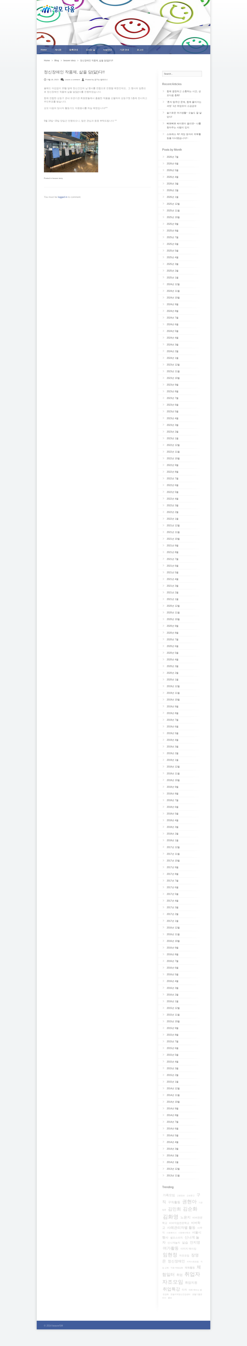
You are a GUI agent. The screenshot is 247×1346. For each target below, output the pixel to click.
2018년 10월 (173, 780)
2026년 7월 (172, 157)
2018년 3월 (172, 827)
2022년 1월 (172, 518)
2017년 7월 (172, 880)
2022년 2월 (172, 512)
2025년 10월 (173, 217)
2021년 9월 (172, 545)
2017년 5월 (172, 894)
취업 (179, 1275)
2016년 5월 (172, 974)
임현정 (170, 1254)
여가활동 (171, 1248)
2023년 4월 (172, 418)
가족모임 (169, 1195)
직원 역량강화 (177, 1268)
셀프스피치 (176, 1237)
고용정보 (181, 1195)
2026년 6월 (172, 163)
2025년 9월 (172, 224)
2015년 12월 (173, 1008)
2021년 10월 (173, 538)
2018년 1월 (172, 840)
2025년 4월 (172, 257)
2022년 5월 (172, 492)
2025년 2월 (172, 270)
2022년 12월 (173, 445)
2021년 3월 (172, 585)
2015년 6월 (172, 1048)
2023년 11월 (173, 371)
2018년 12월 (173, 766)
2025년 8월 (172, 230)
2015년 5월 (172, 1054)
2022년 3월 (172, 505)
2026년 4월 (172, 177)
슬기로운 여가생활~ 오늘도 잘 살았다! (184, 114)
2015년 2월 (172, 1075)
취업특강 (171, 1289)
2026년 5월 (172, 170)
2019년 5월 (172, 733)
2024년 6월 (172, 324)
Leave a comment (72, 80)
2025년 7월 (172, 237)
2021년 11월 (173, 532)
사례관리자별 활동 (181, 1227)
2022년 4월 (172, 498)
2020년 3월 (172, 666)
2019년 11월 (173, 693)
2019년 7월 (172, 720)
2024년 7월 (172, 317)
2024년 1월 (172, 358)
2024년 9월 (172, 304)
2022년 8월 (172, 471)
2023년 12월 (173, 364)
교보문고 (191, 1195)
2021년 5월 (172, 572)
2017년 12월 (173, 847)
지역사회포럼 (193, 1262)
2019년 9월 (172, 706)
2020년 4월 (172, 659)
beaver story (69, 60)
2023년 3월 (172, 425)
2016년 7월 (172, 961)
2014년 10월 (173, 1101)
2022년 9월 (172, 465)
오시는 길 (90, 50)
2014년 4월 (172, 1142)
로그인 (140, 50)
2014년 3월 (172, 1148)
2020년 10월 (173, 619)
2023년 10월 (173, 378)
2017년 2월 (172, 914)
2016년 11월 (173, 934)
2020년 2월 (172, 673)
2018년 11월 (173, 773)
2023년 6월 (172, 404)
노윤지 (185, 1217)
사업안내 (107, 50)
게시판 (58, 50)
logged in (63, 197)
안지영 (195, 1242)
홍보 (170, 1298)
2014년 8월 (172, 1115)
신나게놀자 (173, 1242)
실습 (185, 1242)
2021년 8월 (172, 552)
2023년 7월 (172, 398)
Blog (56, 60)
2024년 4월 (172, 337)
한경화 (166, 1294)
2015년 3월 (172, 1068)
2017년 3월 (172, 907)
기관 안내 (124, 50)
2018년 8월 (172, 793)
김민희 (174, 1209)
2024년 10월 (173, 297)
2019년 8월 (172, 713)
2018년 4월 (172, 820)
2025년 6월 (172, 244)
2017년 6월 (172, 887)
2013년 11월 (173, 1175)
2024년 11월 (173, 291)
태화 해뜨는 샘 (195, 1290)
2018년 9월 (172, 787)
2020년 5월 (172, 653)
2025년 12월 (173, 204)
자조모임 (184, 1255)
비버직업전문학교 (179, 1223)
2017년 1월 (172, 921)
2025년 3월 (172, 264)
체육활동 (190, 1267)
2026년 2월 (172, 190)
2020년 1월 (172, 679)
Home (44, 50)
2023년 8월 (172, 391)
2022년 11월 (173, 451)
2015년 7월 (172, 1041)
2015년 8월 (172, 1034)
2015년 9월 (172, 1028)
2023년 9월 (172, 384)
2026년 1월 (172, 197)
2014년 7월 (172, 1122)
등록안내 (73, 50)
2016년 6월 (172, 967)
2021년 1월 (172, 599)
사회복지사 (171, 1233)
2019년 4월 (172, 740)
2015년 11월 (173, 1014)
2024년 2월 (172, 351)
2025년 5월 (172, 250)
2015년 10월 (173, 1021)
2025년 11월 (173, 210)
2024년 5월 (172, 331)
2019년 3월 (172, 746)
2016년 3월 (172, 988)
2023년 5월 (172, 411)
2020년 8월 (172, 632)
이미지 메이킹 (188, 1248)
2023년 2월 (172, 431)
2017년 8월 (172, 874)
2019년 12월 (173, 686)
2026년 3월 (172, 183)
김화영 (170, 1217)
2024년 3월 (172, 344)
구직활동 (174, 1202)
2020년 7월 (172, 639)
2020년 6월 (172, 646)
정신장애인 (176, 1261)
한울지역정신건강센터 (180, 1294)
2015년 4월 (172, 1061)
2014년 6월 (172, 1128)
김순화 (190, 1209)
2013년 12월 (173, 1168)
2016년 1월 (172, 1001)
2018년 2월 (172, 833)
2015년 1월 (172, 1081)
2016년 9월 (172, 947)
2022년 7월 (172, 478)
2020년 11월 (173, 612)
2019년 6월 (172, 726)
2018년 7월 (172, 800)
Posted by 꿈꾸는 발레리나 (96, 80)
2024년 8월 (172, 311)
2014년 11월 (173, 1095)
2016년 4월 (172, 981)
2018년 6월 (172, 807)
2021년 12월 (173, 525)
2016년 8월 (172, 954)
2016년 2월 (172, 994)
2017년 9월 (172, 867)
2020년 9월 (172, 626)
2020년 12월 (173, 606)
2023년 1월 (172, 438)
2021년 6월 (172, 565)
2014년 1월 (172, 1162)
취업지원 (191, 1282)
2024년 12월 (173, 284)
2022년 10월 (173, 458)
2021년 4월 (172, 579)
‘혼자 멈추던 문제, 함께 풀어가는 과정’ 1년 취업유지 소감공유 (184, 104)
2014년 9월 (172, 1108)
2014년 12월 (173, 1088)
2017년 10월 (173, 860)
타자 (184, 1289)
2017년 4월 (172, 900)
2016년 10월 (173, 941)
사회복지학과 (184, 1233)
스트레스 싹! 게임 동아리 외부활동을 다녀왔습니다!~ (184, 136)
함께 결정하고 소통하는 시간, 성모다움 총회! (184, 93)
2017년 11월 (173, 854)
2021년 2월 (172, 592)
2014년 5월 (172, 1135)
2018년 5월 (172, 813)
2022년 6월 (172, 485)
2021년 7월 (172, 559)
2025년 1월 (172, 277)
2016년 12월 (173, 927)
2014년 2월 (172, 1155)
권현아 (189, 1201)
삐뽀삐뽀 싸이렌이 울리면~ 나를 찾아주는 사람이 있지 (184, 125)
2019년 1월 (172, 760)
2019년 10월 (173, 699)
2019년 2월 (172, 753)
